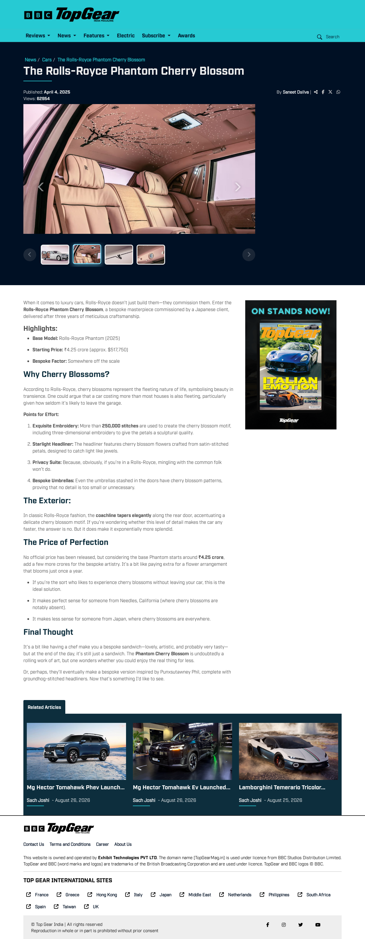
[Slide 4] (151, 255)
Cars (47, 59)
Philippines (279, 894)
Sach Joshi (38, 800)
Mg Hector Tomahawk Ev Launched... (181, 786)
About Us (123, 843)
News (30, 59)
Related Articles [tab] (44, 707)
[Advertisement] (298, 192)
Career (102, 843)
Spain (40, 906)
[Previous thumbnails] (29, 254)
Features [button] (95, 35)
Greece (72, 894)
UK (96, 906)
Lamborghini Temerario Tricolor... (282, 786)
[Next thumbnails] (248, 254)
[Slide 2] (87, 254)
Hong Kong (106, 894)
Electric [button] (126, 35)
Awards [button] (186, 35)
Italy (138, 894)
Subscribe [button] (154, 35)
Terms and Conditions (70, 843)
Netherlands (240, 894)
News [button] (65, 35)
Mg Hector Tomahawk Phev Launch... (76, 786)
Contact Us (33, 843)
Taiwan (69, 906)
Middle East (199, 894)
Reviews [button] (36, 35)
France (41, 894)
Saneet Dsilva (296, 91)
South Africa (318, 894)
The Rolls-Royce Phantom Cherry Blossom (101, 59)
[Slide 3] (119, 255)
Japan (165, 894)
